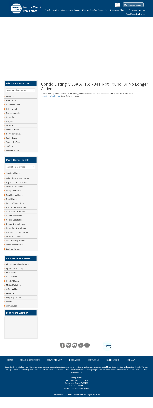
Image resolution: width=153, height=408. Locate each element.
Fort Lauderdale (13, 113)
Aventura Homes (13, 173)
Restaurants (11, 293)
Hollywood (10, 121)
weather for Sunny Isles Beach (21, 338)
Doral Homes (11, 199)
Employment (113, 360)
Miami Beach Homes (14, 236)
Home (10, 360)
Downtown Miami (13, 105)
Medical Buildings (13, 285)
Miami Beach (11, 125)
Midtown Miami (12, 129)
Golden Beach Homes (15, 215)
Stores (9, 301)
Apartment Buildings (15, 268)
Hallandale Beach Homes (16, 228)
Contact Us (93, 360)
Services (56, 10)
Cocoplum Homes (13, 191)
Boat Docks (11, 272)
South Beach (11, 138)
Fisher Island (11, 109)
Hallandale (10, 117)
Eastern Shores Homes (16, 203)
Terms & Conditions (30, 360)
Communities (66, 10)
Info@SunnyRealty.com (50, 96)
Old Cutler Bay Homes (15, 240)
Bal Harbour (11, 100)
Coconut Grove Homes (15, 186)
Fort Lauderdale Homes (16, 207)
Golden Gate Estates (14, 220)
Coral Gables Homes (14, 195)
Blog (122, 10)
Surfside (9, 146)
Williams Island (12, 150)
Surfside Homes (13, 249)
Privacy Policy (54, 360)
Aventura (10, 96)
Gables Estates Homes (15, 211)
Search (47, 10)
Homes (85, 10)
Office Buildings (12, 289)
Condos (77, 10)
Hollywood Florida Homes (17, 232)
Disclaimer (74, 360)
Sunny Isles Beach (13, 142)
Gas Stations (11, 277)
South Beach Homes (14, 245)
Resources (114, 10)
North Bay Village (13, 134)
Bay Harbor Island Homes (17, 182)
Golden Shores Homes (15, 224)
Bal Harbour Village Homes (17, 178)
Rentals (93, 10)
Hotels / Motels (12, 281)
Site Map (131, 360)
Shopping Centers (13, 297)
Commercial (103, 10)
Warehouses (11, 306)
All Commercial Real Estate (17, 264)
